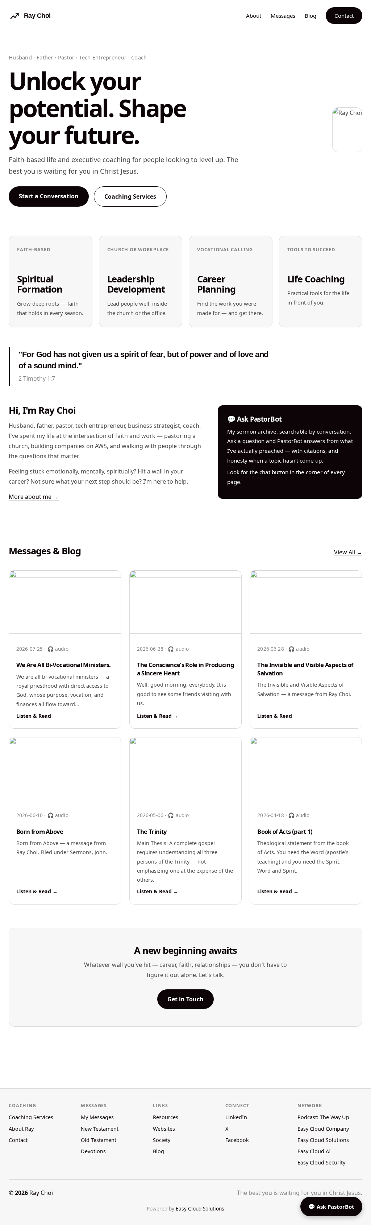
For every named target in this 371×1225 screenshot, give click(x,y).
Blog (310, 15)
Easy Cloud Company (323, 1128)
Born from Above (39, 831)
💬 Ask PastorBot (331, 1206)
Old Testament (98, 1140)
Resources (165, 1117)
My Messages (97, 1117)
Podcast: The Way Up (323, 1117)
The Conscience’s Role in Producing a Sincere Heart (185, 669)
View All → (348, 552)
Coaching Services (130, 196)
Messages (283, 15)
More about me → (34, 497)
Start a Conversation (49, 196)
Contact (344, 15)
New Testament (99, 1128)
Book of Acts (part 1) (284, 831)
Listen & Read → (37, 715)
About (253, 15)
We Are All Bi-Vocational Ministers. (63, 665)
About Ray (21, 1128)
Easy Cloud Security (321, 1162)
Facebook (237, 1140)
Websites (164, 1128)
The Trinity (152, 831)
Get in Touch (185, 999)
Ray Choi (41, 1193)
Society (161, 1140)
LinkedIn (236, 1117)
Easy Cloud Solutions (323, 1140)
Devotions (93, 1151)
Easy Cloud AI (314, 1151)
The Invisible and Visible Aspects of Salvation (305, 669)
